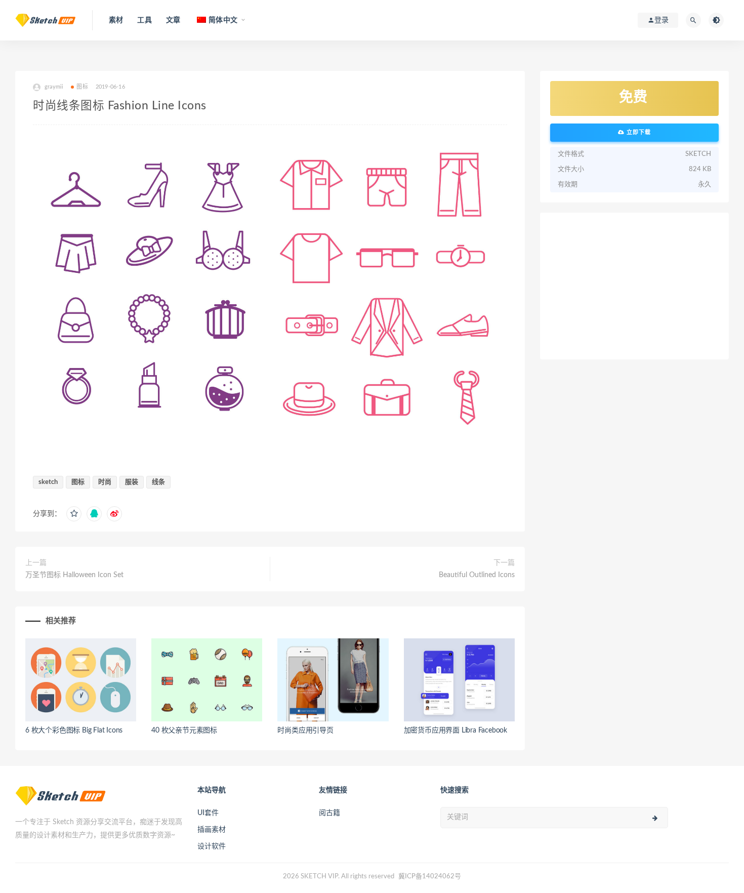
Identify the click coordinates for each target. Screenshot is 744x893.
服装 (131, 482)
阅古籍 (329, 813)
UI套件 (208, 813)
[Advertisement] (634, 286)
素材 (116, 20)
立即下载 (638, 132)
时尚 (104, 482)
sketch (48, 482)
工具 (144, 20)
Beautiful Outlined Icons (477, 575)
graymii (54, 87)
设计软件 (211, 846)
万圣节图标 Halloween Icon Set (74, 575)
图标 (82, 87)
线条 (158, 482)
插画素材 (211, 829)
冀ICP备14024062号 (429, 876)
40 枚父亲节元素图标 (184, 730)
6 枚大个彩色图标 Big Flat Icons (73, 730)
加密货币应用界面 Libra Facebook (455, 730)
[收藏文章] (73, 513)
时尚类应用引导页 (305, 730)
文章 (173, 20)
